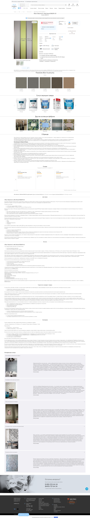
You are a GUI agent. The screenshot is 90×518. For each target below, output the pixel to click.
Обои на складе (41, 8)
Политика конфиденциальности (44, 504)
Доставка (40, 499)
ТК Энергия (56, 511)
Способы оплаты (56, 498)
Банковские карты (57, 499)
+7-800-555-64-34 (22, 5)
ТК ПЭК (55, 508)
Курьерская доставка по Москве (59, 506)
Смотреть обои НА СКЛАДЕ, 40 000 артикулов (75, 23)
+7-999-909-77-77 (22, 6)
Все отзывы (16, 190)
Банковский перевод (57, 501)
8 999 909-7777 (17, 501)
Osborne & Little (47, 38)
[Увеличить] (26, 58)
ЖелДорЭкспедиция (57, 510)
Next (75, 84)
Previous (14, 84)
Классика (60, 39)
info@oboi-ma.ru (15, 268)
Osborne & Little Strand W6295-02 (37, 194)
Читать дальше (36, 371)
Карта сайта (41, 509)
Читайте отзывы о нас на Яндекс (70, 190)
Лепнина (51, 8)
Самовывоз (56, 505)
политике (52, 517)
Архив (40, 506)
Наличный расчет (57, 500)
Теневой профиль (61, 8)
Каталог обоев (33, 8)
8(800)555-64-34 (34, 334)
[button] (26, 68)
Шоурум (40, 507)
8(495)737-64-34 (7, 281)
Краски (55, 8)
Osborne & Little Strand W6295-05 (57, 194)
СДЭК (55, 509)
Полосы (42, 28)
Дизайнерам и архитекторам (44, 503)
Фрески (46, 8)
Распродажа (68, 8)
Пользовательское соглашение (44, 505)
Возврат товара (41, 501)
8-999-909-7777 (15, 334)
